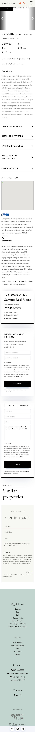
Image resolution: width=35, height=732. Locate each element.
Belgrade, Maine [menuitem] (17, 618)
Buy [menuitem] (17, 612)
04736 (6, 284)
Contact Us (7, 318)
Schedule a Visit (24, 405)
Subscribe (17, 384)
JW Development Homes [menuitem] (17, 624)
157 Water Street (17, 678)
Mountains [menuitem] (17, 651)
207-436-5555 (12, 308)
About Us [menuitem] (17, 609)
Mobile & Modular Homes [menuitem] (17, 626)
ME (16, 281)
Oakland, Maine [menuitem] (17, 621)
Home (3, 281)
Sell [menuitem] (17, 615)
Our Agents (15, 318)
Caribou (30, 281)
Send (17, 464)
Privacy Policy (7, 241)
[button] (3, 18)
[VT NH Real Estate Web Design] (17, 717)
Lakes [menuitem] (18, 648)
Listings (10, 281)
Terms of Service (12, 473)
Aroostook (22, 281)
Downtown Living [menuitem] (17, 645)
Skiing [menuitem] (17, 654)
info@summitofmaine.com (18, 673)
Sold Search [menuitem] (17, 642)
